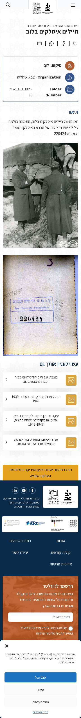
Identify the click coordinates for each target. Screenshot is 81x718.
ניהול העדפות (40, 702)
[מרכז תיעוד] (42, 4)
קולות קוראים (61, 552)
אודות (60, 540)
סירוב (40, 690)
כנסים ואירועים (20, 540)
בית (76, 26)
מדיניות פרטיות (40, 712)
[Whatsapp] (51, 43)
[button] (6, 645)
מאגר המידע (62, 26)
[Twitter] (75, 43)
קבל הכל (40, 677)
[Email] (39, 43)
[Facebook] (63, 43)
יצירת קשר (20, 552)
